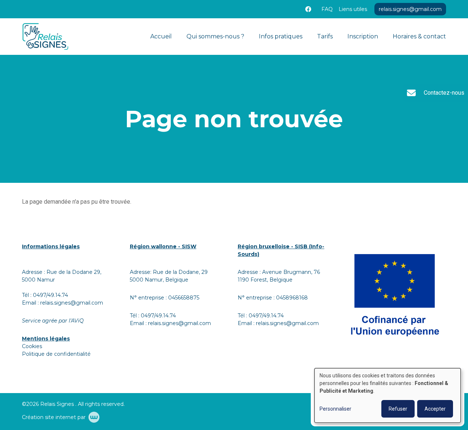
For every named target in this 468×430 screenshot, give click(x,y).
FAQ (327, 9)
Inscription (362, 36)
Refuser (398, 409)
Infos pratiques (280, 36)
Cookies (32, 346)
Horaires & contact (419, 36)
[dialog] (387, 395)
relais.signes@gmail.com (71, 302)
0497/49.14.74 (50, 295)
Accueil (161, 36)
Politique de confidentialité (56, 354)
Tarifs (325, 36)
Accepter (435, 409)
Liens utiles (353, 9)
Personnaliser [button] (335, 409)
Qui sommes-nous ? (215, 36)
